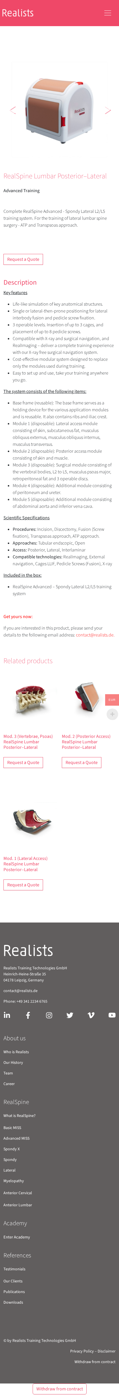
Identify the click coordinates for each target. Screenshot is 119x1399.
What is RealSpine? (19, 1116)
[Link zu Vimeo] (91, 1015)
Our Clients (13, 1281)
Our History (13, 1063)
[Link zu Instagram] (49, 1015)
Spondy (10, 1160)
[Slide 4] (64, 157)
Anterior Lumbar (17, 1205)
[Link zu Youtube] (112, 1015)
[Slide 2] (44, 157)
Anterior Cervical (17, 1193)
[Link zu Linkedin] (6, 1015)
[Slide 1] (33, 157)
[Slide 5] (75, 157)
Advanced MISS (16, 1138)
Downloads (13, 1302)
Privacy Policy (82, 1351)
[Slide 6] (85, 157)
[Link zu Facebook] (28, 1015)
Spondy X (11, 1149)
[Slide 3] (54, 157)
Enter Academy (16, 1237)
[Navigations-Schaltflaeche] (108, 12)
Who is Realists (16, 1052)
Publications (14, 1292)
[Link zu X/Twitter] (69, 1015)
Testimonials (14, 1269)
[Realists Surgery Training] (22, 13)
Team (8, 1073)
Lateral (9, 1170)
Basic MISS (12, 1128)
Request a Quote (23, 259)
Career (9, 1084)
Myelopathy (13, 1181)
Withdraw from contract (95, 1362)
